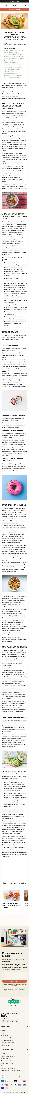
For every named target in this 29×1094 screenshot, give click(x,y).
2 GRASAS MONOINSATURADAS (13, 65)
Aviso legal (4, 1066)
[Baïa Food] (14, 5)
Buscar (3, 1053)
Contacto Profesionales (7, 1042)
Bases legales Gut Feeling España (10, 1070)
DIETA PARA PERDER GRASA (12, 78)
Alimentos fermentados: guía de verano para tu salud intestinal (11, 905)
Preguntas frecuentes (7, 1040)
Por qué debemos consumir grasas (13, 58)
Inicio (3, 43)
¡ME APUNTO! (14, 981)
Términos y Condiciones (8, 1068)
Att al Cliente (4, 1035)
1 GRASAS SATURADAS (10, 63)
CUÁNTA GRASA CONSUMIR (12, 75)
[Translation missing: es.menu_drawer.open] (2, 5)
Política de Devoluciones (8, 1056)
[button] (26, 5)
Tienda (3, 1030)
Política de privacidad (7, 1063)
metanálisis (5, 382)
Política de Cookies (6, 1061)
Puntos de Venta (5, 1045)
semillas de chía (11, 571)
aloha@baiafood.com (7, 1018)
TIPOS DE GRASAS (9, 60)
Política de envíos (6, 1058)
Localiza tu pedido (6, 1038)
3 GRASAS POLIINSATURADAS (12, 67)
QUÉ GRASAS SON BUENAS (11, 73)
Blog (6, 43)
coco (24, 364)
